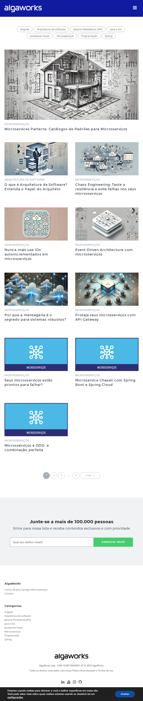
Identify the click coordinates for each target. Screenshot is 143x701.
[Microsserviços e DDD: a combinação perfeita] (36, 419)
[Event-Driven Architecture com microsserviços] (107, 224)
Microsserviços (65, 35)
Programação (89, 35)
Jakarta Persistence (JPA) (87, 29)
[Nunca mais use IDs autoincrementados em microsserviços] (36, 224)
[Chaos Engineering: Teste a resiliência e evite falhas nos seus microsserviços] (107, 158)
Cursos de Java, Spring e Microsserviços (25, 589)
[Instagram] (74, 683)
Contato (9, 593)
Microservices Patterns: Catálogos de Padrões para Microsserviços (65, 129)
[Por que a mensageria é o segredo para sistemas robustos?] (36, 289)
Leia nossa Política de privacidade (78, 670)
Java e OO (116, 29)
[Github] (80, 683)
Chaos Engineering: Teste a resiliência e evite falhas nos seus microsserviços (105, 188)
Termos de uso (105, 670)
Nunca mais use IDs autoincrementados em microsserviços (26, 254)
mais (89, 475)
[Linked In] (62, 683)
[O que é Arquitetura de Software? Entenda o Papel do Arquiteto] (36, 158)
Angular (24, 29)
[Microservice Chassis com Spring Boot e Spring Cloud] (107, 354)
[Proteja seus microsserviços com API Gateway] (107, 289)
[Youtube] (68, 683)
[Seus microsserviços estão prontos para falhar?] (36, 354)
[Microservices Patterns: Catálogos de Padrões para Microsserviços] (71, 85)
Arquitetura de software (51, 29)
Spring (108, 35)
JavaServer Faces (39, 35)
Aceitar (125, 694)
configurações (15, 697)
